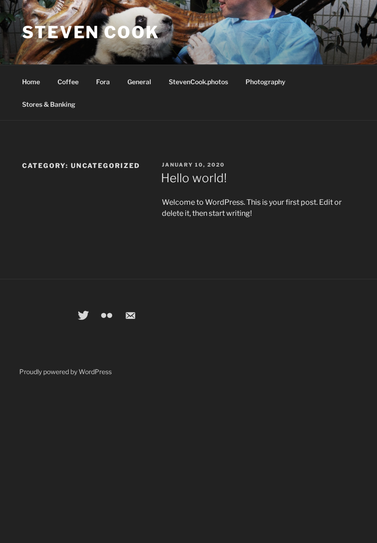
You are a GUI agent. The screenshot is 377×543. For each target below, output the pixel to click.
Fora (103, 82)
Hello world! (194, 178)
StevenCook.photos (198, 82)
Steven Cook (91, 32)
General (139, 82)
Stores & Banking (48, 104)
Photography (266, 82)
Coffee (68, 82)
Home (31, 82)
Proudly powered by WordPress (65, 371)
